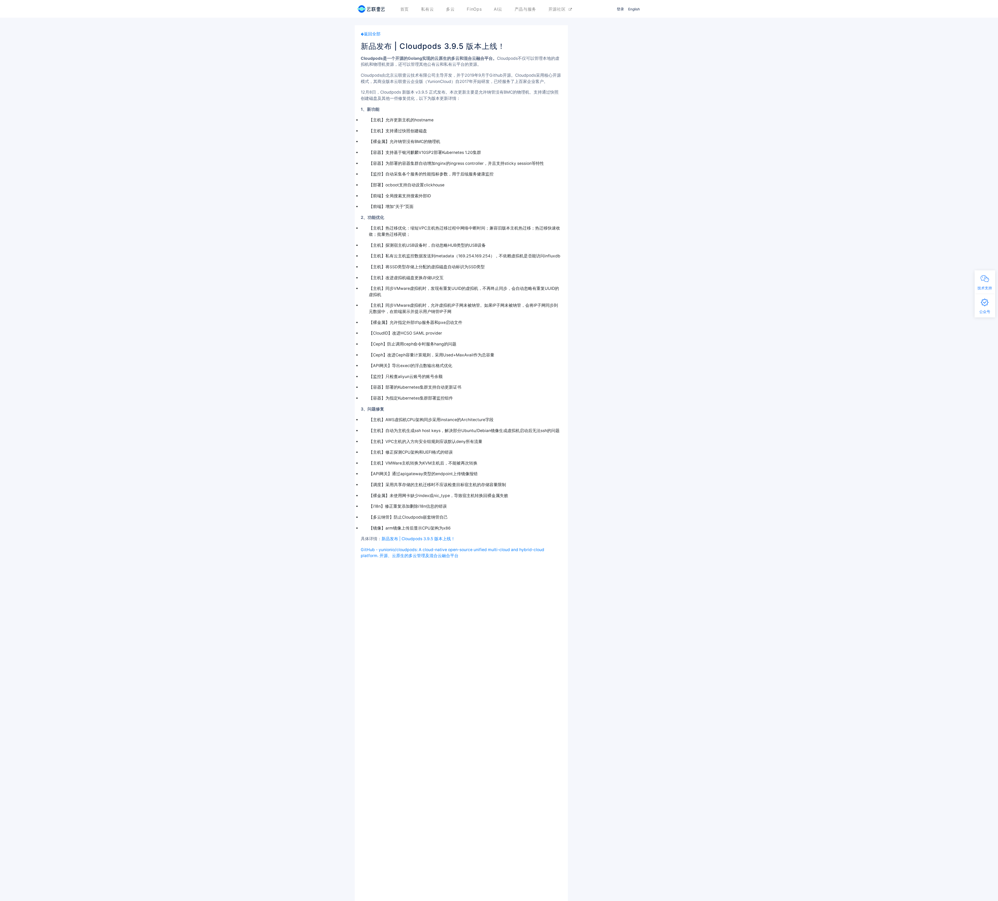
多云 (450, 9)
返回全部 (372, 33)
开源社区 (558, 9)
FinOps (474, 9)
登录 (620, 9)
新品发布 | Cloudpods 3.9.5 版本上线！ (418, 538)
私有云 (427, 9)
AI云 (498, 9)
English (634, 9)
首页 (404, 9)
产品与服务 (525, 9)
